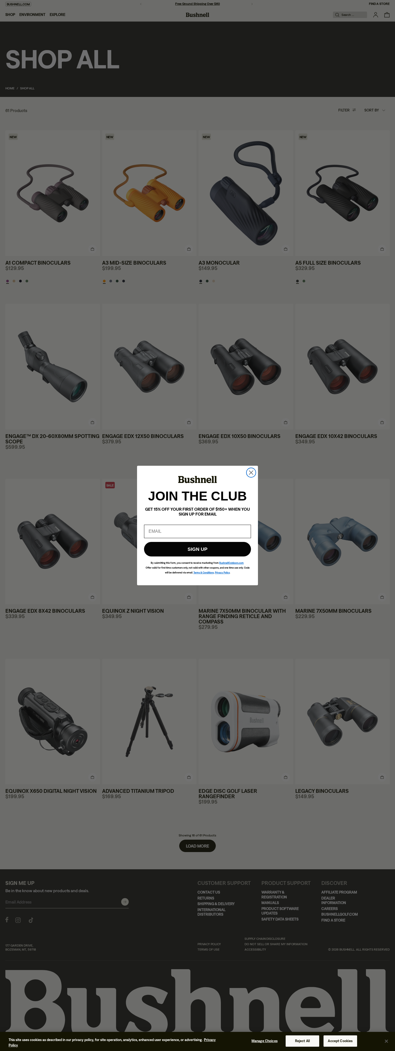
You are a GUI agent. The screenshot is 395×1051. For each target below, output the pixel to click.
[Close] (386, 1041)
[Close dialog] (251, 472)
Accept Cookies (340, 1041)
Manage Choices (265, 1041)
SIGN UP (197, 549)
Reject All (302, 1041)
